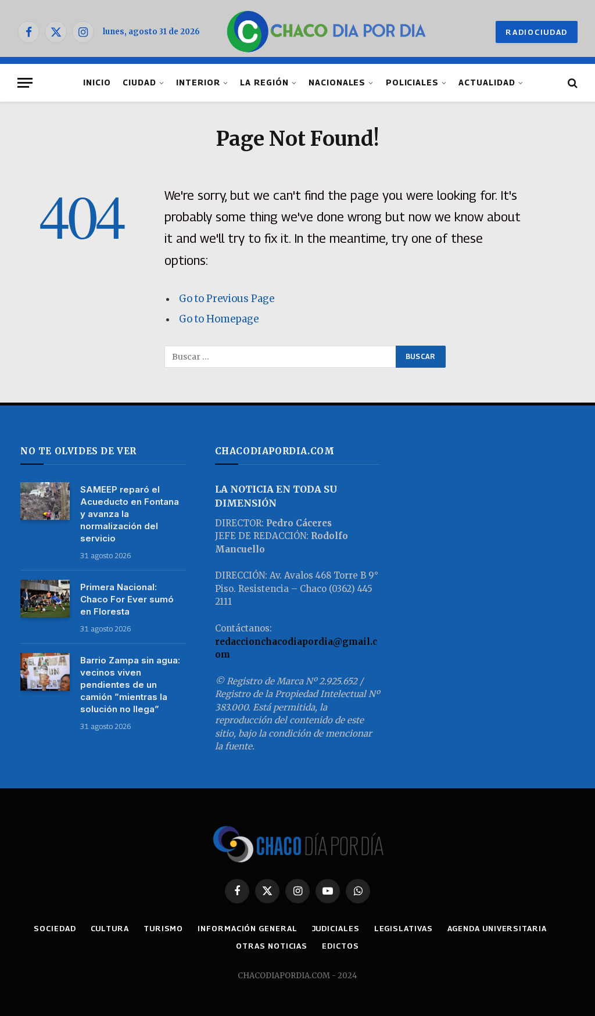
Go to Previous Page (226, 299)
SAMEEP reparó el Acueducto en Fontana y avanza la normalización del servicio (129, 514)
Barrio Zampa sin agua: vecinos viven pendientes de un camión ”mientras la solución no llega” (130, 685)
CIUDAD (139, 82)
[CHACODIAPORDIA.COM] (326, 32)
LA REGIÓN (264, 82)
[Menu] (25, 83)
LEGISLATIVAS (403, 928)
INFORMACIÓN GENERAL (247, 928)
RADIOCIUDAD (537, 32)
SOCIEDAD (55, 928)
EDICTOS (340, 945)
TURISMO (163, 928)
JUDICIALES (336, 928)
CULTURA (110, 928)
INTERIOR (198, 82)
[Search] (571, 83)
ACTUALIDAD (486, 82)
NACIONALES (337, 82)
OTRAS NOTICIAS (271, 945)
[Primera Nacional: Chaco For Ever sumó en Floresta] (45, 599)
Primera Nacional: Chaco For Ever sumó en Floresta (127, 599)
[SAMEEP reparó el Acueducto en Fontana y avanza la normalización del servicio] (45, 501)
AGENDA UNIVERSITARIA (497, 928)
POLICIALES (412, 82)
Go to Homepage (219, 319)
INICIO (97, 82)
